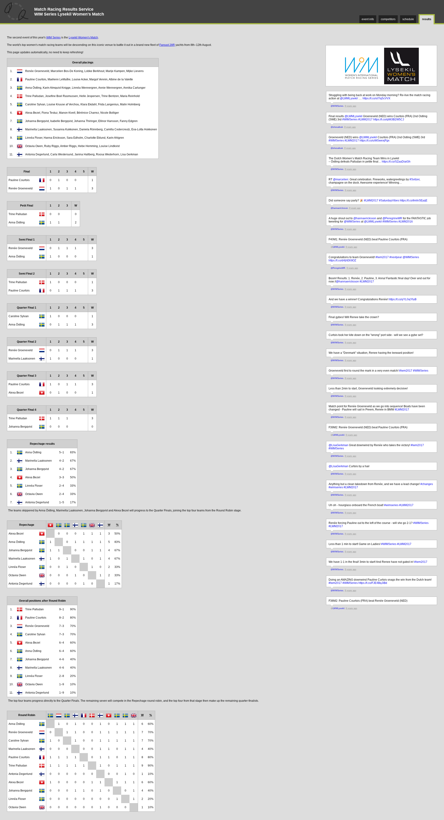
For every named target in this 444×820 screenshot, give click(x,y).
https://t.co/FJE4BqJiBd (372, 583)
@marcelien (340, 179)
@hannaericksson (339, 208)
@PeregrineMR (392, 218)
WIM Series (53, 37)
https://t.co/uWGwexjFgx (374, 140)
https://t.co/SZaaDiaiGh (396, 161)
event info (368, 19)
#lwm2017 (382, 257)
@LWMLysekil (349, 98)
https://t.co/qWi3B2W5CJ (388, 119)
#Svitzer (414, 179)
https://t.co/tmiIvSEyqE (413, 200)
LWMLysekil (338, 247)
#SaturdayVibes (389, 200)
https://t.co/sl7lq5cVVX (376, 98)
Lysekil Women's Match (83, 37)
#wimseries (336, 487)
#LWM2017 (365, 119)
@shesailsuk (337, 127)
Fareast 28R (167, 45)
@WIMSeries (337, 106)
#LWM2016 (405, 221)
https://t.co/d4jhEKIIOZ (342, 260)
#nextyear (395, 257)
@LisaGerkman (338, 445)
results (426, 19)
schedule (408, 19)
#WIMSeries (350, 119)
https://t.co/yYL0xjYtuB (402, 299)
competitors (388, 19)
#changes (426, 484)
